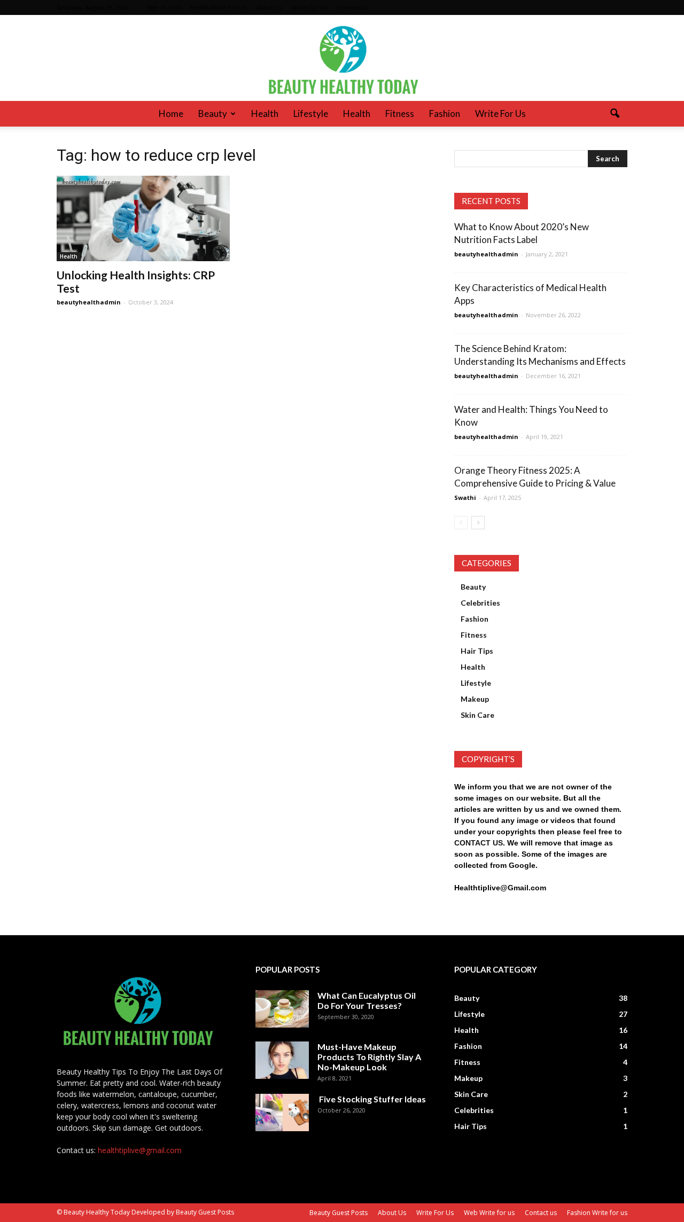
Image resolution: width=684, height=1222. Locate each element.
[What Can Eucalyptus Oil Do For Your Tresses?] (282, 1009)
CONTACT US (478, 843)
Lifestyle (310, 113)
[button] (614, 114)
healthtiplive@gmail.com (140, 1150)
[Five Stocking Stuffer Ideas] (282, 1112)
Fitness (399, 113)
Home (171, 113)
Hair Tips (477, 650)
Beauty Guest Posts (338, 1212)
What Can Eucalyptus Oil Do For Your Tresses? (366, 1000)
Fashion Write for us (597, 1212)
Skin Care (477, 714)
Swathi (465, 498)
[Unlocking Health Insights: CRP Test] (143, 218)
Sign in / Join (164, 7)
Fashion (444, 113)
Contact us (352, 7)
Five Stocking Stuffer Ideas (371, 1099)
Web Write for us (489, 1212)
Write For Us (309, 7)
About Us (269, 7)
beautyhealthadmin (89, 302)
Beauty (212, 113)
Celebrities (480, 602)
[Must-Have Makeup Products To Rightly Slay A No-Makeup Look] (282, 1060)
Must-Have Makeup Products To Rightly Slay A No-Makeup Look (369, 1056)
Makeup (475, 698)
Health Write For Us (218, 7)
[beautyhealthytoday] (342, 58)
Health (264, 113)
